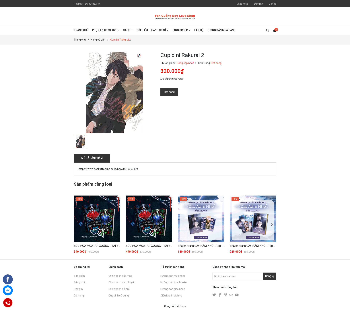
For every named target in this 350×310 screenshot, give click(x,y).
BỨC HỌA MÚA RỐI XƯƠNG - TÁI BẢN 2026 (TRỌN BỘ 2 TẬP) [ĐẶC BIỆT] (149, 246)
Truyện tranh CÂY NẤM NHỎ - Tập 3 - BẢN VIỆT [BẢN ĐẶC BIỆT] (253, 246)
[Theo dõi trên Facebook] (220, 294)
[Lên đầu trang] (343, 303)
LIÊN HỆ (198, 30)
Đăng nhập (242, 3)
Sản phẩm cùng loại (93, 184)
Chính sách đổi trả (119, 289)
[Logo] (175, 16)
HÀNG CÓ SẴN (159, 30)
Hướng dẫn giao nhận (172, 289)
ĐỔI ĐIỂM (142, 30)
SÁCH (127, 30)
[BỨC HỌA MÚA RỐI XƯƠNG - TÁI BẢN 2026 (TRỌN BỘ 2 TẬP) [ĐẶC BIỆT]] (149, 218)
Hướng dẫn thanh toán (173, 282)
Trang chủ (81, 30)
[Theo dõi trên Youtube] (237, 294)
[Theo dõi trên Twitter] (214, 294)
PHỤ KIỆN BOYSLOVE (105, 30)
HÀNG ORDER (180, 30)
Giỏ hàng (79, 295)
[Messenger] (8, 290)
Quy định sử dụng (118, 295)
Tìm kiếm (79, 275)
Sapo (183, 306)
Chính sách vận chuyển (121, 282)
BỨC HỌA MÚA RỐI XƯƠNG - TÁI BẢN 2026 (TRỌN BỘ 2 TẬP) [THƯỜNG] (97, 246)
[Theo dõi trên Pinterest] (226, 294)
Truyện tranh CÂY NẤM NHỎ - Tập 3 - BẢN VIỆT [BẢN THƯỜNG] (201, 246)
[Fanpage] (8, 279)
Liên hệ (272, 3)
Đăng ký (258, 3)
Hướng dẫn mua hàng (172, 275)
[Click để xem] (114, 92)
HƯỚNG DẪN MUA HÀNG (221, 30)
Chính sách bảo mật (120, 275)
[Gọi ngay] (7, 302)
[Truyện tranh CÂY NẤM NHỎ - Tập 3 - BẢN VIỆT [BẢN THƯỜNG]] (201, 218)
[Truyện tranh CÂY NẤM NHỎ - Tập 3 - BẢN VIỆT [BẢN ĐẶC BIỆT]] (253, 218)
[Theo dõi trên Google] (231, 294)
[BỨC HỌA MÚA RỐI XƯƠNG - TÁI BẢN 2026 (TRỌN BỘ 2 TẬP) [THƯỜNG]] (97, 218)
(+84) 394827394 (91, 3)
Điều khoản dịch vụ (171, 295)
